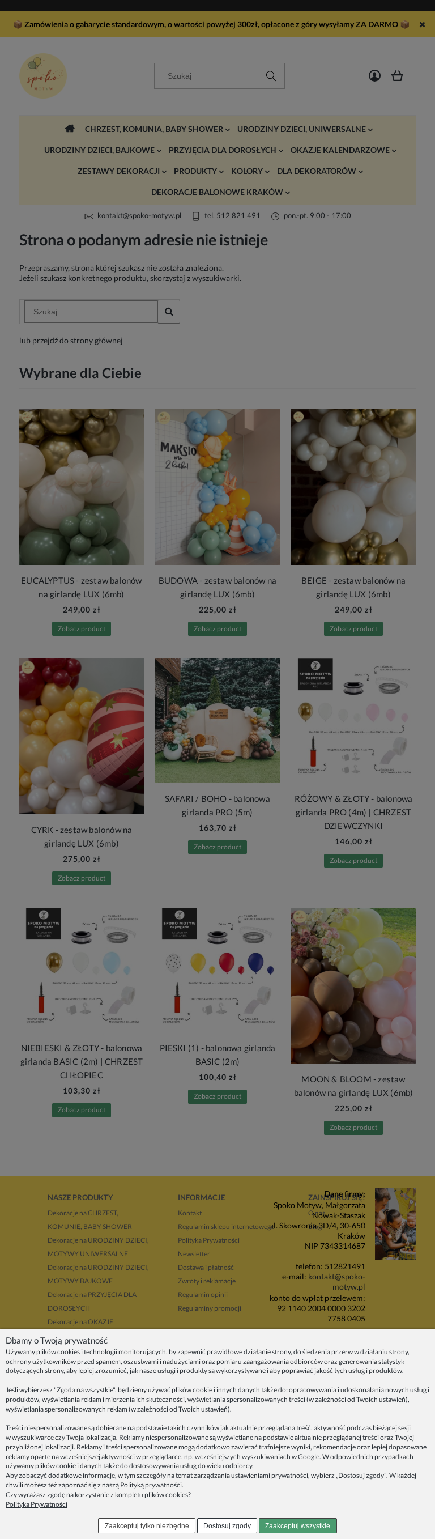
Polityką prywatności (151, 1485)
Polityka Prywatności (36, 1504)
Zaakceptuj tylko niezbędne (147, 1526)
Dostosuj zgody (227, 1526)
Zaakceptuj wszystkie (297, 1526)
